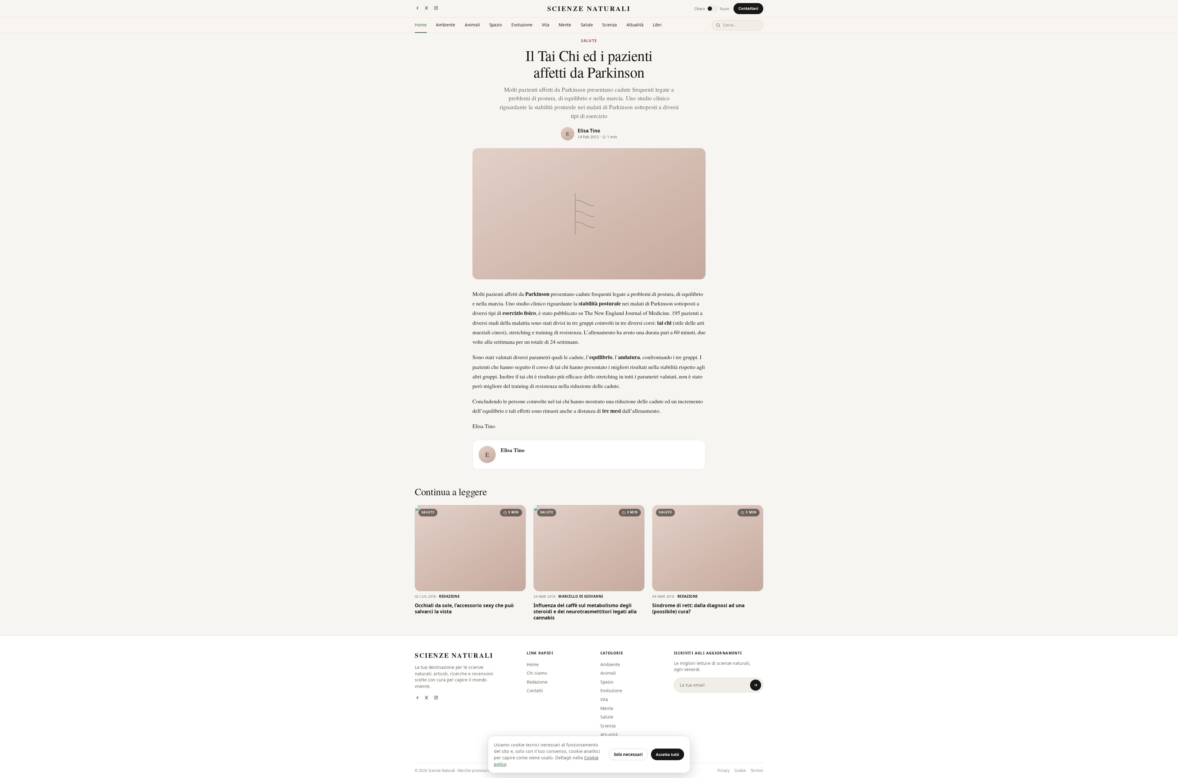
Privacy (724, 770)
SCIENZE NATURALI (589, 8)
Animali (472, 25)
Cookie (740, 770)
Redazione (537, 682)
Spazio (495, 25)
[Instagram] (435, 8)
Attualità (635, 25)
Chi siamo (537, 673)
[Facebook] (417, 8)
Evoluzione (522, 25)
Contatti (535, 690)
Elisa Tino (589, 131)
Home (421, 25)
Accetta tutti (667, 754)
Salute (587, 25)
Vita (545, 25)
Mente (565, 25)
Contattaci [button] (748, 8)
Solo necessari (628, 754)
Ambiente (445, 25)
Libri (657, 25)
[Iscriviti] (755, 685)
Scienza (609, 25)
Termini (757, 770)
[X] (426, 8)
